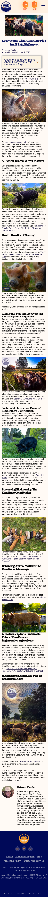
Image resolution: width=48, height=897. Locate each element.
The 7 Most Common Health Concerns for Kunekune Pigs (24, 254)
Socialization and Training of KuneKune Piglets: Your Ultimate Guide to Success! (21, 558)
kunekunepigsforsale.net (15, 142)
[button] (37, 62)
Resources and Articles (30, 761)
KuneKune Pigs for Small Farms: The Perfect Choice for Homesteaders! (24, 228)
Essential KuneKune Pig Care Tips (29, 399)
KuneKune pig (31, 79)
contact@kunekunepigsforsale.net (16, 875)
